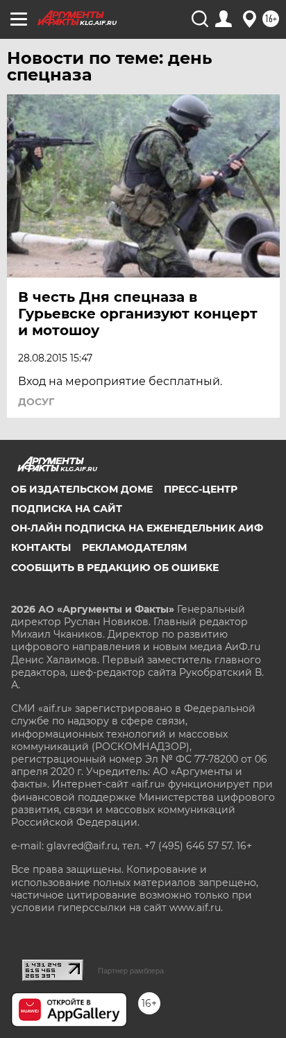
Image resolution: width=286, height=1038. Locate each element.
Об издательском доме (82, 489)
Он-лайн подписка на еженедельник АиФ (137, 528)
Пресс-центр (200, 489)
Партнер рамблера (131, 971)
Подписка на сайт (66, 508)
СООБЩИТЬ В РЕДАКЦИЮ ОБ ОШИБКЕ (115, 567)
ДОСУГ (36, 402)
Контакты (41, 547)
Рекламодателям (134, 547)
